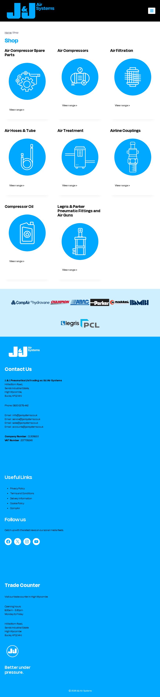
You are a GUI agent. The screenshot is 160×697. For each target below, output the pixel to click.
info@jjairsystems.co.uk (24, 415)
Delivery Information (21, 498)
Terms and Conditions (22, 493)
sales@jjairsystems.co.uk (25, 423)
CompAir (15, 508)
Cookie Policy (17, 503)
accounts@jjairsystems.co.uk (27, 427)
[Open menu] (151, 11)
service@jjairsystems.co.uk (26, 419)
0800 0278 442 (20, 405)
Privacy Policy (17, 488)
